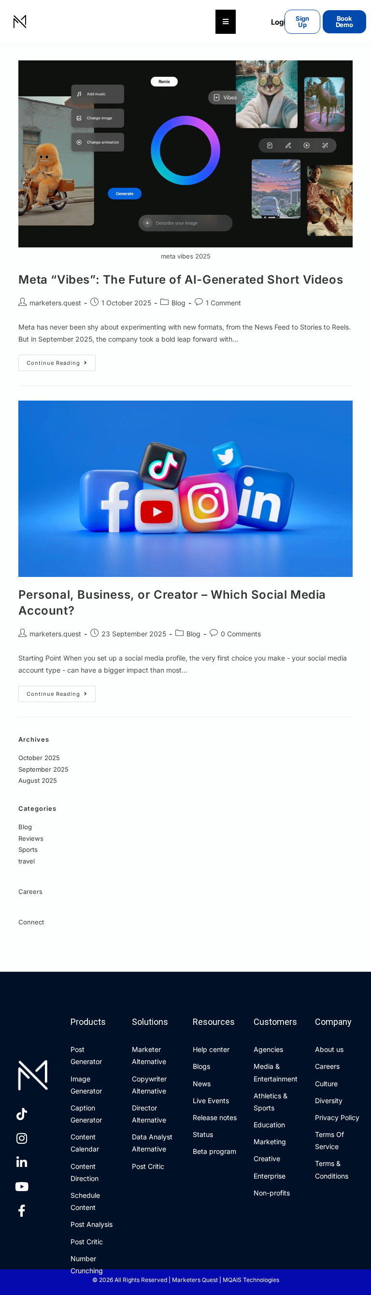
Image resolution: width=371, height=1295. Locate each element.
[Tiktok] (22, 1114)
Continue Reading (61, 360)
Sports (28, 849)
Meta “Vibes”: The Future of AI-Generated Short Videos (180, 280)
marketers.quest (55, 303)
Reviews (30, 838)
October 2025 (39, 758)
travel (26, 861)
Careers (30, 891)
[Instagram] (22, 1138)
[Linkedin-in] (22, 1163)
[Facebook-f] (22, 1211)
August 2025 (37, 780)
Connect (31, 922)
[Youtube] (22, 1187)
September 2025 (43, 769)
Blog (178, 303)
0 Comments (241, 634)
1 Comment (223, 303)
